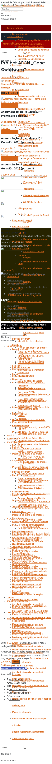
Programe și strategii (22, 422)
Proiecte (22, 419)
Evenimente (13, 276)
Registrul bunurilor (21, 544)
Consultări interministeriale (25, 568)
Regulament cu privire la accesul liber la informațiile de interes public (31, 536)
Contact (11, 612)
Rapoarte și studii (20, 425)
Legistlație (17, 445)
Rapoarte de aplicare (22, 581)
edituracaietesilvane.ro (17, 309)
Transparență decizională (19, 548)
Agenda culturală (26, 96)
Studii (20, 432)
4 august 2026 (8, 148)
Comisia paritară (20, 518)
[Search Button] (2, 13)
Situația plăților (25, 481)
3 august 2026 (8, 174)
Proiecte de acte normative (25, 551)
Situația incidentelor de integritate (28, 732)
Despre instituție (15, 27)
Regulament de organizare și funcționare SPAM (31, 390)
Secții (20, 412)
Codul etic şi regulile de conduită (33, 49)
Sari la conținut (8, 665)
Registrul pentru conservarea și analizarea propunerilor (27, 559)
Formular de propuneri (22, 554)
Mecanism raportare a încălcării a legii (30, 685)
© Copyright (12, 324)
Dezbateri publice (20, 564)
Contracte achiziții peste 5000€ (32, 434)
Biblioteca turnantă (15, 280)
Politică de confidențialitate (31, 473)
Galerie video (9, 81)
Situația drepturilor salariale (31, 394)
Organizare (17, 90)
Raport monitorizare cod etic (36, 245)
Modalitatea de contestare (30, 314)
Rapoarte (22, 429)
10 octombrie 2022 (10, 77)
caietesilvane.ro (14, 306)
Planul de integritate (21, 662)
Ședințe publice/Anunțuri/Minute (27, 619)
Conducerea (23, 77)
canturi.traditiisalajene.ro (18, 312)
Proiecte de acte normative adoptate (29, 574)
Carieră (21, 228)
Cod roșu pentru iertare (18, 283)
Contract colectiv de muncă (31, 69)
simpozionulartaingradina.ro (20, 319)
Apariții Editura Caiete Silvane (27, 274)
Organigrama (24, 136)
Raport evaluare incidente (35, 239)
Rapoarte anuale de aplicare (31, 332)
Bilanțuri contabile (20, 491)
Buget (15, 475)
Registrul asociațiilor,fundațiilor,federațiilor (27, 592)
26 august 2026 (8, 122)
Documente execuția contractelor (34, 440)
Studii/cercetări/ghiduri (23, 738)
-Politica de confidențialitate (30, 328)
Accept (16, 662)
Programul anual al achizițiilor (31, 498)
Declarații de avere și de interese (28, 453)
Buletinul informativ (21, 472)
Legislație (17, 366)
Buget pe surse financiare (30, 478)
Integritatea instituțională (20, 665)
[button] (14, 668)
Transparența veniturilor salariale (27, 541)
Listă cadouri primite (22, 607)
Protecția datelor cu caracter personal (30, 521)
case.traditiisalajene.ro (17, 316)
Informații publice (15, 442)
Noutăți (10, 270)
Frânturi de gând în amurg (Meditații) (24, 293)
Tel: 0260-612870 (9, 10)
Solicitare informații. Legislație (26, 295)
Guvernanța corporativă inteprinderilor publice (29, 407)
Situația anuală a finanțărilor (31, 370)
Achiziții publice (19, 495)
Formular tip (18, 511)
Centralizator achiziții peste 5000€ (34, 427)
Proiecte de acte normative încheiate (29, 571)
